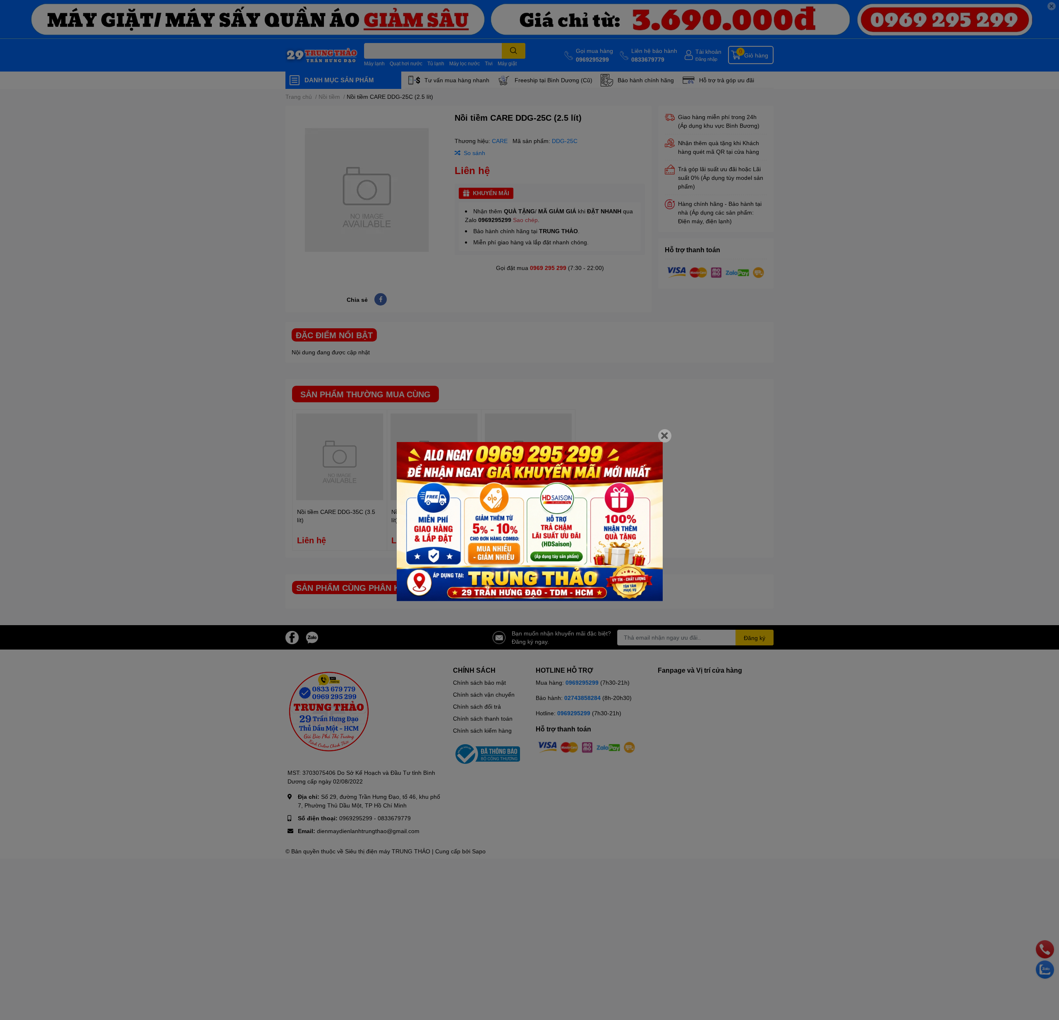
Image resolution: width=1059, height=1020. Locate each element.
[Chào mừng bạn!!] (530, 522)
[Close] (664, 435)
